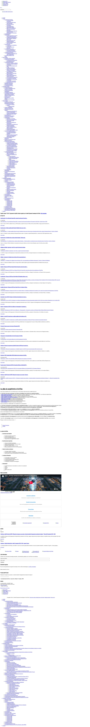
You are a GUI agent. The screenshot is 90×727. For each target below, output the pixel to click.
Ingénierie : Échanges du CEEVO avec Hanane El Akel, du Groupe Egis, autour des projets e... (14, 266)
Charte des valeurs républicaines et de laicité (37, 597)
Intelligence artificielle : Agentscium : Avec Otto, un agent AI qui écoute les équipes (13, 247)
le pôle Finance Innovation (5, 399)
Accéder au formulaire (32, 566)
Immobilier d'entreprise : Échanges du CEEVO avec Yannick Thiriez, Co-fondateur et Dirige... (14, 287)
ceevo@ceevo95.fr (4, 585)
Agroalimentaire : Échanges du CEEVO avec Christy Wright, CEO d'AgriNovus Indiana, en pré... (14, 276)
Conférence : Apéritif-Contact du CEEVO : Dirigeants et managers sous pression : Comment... (14, 374)
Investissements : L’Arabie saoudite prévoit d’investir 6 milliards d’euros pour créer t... (13, 228)
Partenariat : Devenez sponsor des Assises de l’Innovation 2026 (10, 326)
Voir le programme (43, 213)
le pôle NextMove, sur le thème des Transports (9, 397)
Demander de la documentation (31, 502)
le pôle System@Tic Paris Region (6, 394)
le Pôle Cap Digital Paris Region (6, 396)
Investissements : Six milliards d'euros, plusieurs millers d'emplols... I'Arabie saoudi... (13, 237)
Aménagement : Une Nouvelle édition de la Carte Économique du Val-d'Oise (11, 335)
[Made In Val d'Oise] (37, 551)
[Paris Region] (26, 552)
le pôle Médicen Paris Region (6, 395)
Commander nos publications (31, 495)
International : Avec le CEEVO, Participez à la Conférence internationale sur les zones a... (14, 297)
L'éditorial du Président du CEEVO (6, 492)
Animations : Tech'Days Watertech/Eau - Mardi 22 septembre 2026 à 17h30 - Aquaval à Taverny (15, 543)
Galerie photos (31, 515)
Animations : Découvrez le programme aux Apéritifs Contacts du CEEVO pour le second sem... (14, 345)
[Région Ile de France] (6, 11)
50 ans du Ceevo (31, 509)
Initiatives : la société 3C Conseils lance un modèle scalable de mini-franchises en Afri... (14, 316)
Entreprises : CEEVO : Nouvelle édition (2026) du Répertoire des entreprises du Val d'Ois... (14, 355)
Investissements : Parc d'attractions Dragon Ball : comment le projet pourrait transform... (14, 218)
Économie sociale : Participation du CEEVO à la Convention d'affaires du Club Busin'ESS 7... (14, 365)
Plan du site (53, 597)
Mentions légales (47, 597)
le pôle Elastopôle (4, 401)
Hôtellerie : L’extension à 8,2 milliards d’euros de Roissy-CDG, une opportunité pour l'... (13, 257)
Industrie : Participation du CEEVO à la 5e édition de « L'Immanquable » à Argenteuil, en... (14, 306)
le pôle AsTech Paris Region (6, 398)
